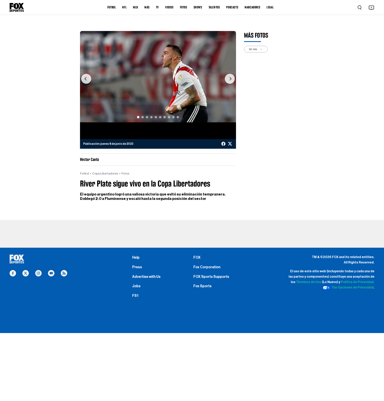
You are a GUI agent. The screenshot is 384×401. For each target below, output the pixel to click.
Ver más (253, 49)
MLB (135, 7)
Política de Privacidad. (357, 282)
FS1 (135, 295)
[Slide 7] (164, 117)
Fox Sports (202, 286)
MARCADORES (252, 7)
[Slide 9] (173, 117)
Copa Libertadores (105, 173)
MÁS (147, 7)
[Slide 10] (178, 117)
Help (136, 257)
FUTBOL (111, 7)
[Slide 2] (142, 117)
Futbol (84, 173)
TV (157, 7)
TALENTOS (214, 7)
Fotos (125, 173)
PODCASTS (232, 7)
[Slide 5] (156, 117)
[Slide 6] (160, 117)
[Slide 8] (169, 117)
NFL (124, 7)
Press (137, 267)
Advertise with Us (146, 276)
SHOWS (198, 7)
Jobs (136, 286)
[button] (86, 78)
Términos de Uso (308, 282)
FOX (197, 257)
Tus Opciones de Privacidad (352, 287)
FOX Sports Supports (211, 276)
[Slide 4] (151, 117)
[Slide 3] (147, 117)
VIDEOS (169, 7)
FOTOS (183, 7)
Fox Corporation (206, 267)
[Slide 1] (138, 117)
